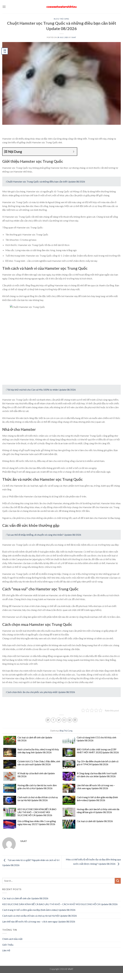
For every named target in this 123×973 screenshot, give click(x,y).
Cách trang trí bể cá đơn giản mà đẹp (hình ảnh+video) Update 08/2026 (97, 799)
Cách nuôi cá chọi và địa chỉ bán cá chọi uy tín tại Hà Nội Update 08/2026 (38, 799)
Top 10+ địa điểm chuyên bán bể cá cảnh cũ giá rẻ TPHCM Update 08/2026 (97, 763)
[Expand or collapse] (73, 151)
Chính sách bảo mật (12, 938)
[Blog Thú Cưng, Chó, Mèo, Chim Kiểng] (61, 7)
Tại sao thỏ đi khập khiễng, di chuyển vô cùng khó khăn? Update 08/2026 (43, 534)
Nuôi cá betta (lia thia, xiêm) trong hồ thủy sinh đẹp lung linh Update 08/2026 (38, 751)
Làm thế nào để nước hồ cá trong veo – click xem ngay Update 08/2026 (96, 787)
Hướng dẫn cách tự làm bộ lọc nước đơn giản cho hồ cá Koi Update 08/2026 (37, 787)
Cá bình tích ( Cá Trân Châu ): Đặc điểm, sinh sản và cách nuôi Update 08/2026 (39, 763)
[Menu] (4, 6)
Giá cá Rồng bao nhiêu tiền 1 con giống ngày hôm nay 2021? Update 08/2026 (37, 823)
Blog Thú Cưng (61, 19)
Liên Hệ (6, 950)
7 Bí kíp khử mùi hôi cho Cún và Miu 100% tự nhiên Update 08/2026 (41, 389)
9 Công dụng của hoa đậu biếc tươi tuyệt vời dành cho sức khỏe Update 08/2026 (97, 775)
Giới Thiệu (7, 944)
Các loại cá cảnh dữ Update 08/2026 (95, 821)
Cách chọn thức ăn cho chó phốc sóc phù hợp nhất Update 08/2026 (40, 692)
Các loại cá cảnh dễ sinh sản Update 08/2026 (35, 739)
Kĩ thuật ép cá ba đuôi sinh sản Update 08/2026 (36, 775)
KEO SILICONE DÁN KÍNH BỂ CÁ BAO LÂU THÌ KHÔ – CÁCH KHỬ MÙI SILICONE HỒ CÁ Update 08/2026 (37, 812)
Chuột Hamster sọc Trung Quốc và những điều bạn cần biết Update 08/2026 (45, 181)
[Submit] (118, 881)
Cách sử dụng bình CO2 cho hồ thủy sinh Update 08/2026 (96, 739)
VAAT (73, 37)
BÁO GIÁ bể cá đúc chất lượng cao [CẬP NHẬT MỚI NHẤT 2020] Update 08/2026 (98, 751)
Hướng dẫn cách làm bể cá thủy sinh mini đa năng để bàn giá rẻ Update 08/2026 (98, 811)
